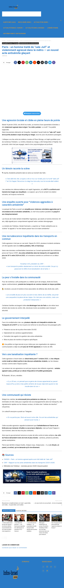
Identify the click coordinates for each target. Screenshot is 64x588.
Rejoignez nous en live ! (33, 113)
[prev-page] (3, 538)
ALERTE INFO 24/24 (9, 22)
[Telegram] (50, 62)
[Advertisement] (21, 13)
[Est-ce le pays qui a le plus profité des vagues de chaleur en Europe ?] (57, 517)
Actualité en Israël (41, 22)
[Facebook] (15, 62)
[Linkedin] (30, 62)
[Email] (38, 62)
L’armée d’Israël (52, 28)
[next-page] (6, 538)
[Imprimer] (42, 62)
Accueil (3, 40)
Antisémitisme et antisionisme (14, 33)
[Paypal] (51, 567)
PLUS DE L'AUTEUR (21, 510)
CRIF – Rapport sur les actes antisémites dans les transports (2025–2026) (29, 463)
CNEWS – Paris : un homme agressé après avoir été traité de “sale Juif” (28, 459)
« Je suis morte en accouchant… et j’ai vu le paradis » (48, 504)
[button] (61, 20)
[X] (19, 62)
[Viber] (53, 62)
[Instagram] (47, 566)
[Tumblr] (46, 62)
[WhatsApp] (27, 62)
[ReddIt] (34, 62)
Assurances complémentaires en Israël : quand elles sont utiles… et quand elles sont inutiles (16, 504)
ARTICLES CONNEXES (8, 510)
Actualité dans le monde (35, 28)
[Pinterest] (23, 62)
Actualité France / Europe (12, 28)
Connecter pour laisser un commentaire (14, 547)
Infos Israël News (24, 22)
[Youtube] (47, 571)
